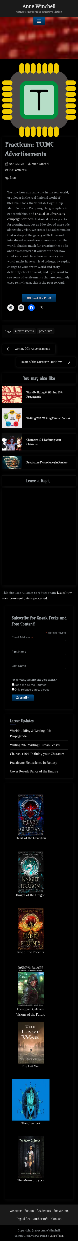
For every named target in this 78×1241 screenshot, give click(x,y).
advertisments (24, 331)
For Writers (61, 1211)
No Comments (18, 169)
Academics (44, 1211)
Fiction (29, 1211)
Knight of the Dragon (31, 895)
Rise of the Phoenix (30, 952)
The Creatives (30, 1123)
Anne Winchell (39, 6)
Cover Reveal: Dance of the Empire (34, 771)
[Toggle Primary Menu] (39, 21)
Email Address (22, 637)
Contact (56, 1219)
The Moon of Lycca (30, 1180)
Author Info (40, 1219)
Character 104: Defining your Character (37, 754)
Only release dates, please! (32, 689)
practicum (45, 331)
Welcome (16, 1211)
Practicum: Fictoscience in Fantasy (47, 462)
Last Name (19, 665)
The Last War (31, 1066)
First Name (19, 651)
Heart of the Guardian (31, 838)
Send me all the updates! (30, 684)
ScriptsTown (56, 1235)
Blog (13, 178)
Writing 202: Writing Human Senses (48, 418)
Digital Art (23, 1219)
